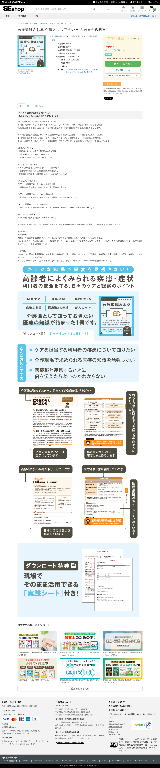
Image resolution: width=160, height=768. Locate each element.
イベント (154, 761)
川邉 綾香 (93, 36)
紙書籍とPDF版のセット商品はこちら (123, 76)
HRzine (104, 761)
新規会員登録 (138, 2)
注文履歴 (132, 11)
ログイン (154, 2)
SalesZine (93, 761)
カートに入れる (124, 64)
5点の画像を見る (24, 73)
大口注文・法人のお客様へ (121, 706)
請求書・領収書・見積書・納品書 (70, 743)
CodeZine (25, 761)
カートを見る (152, 10)
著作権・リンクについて (116, 729)
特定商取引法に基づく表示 (116, 724)
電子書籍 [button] (22, 16)
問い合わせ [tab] (39, 106)
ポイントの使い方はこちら (115, 50)
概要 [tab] (21, 106)
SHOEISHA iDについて (115, 734)
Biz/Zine (82, 761)
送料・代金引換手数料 (13, 702)
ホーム (20, 23)
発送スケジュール (64, 702)
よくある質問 (101, 2)
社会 (93, 70)
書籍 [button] (7, 16)
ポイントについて (117, 702)
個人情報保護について (115, 726)
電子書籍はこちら (123, 70)
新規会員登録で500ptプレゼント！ (144, 16)
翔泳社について (113, 732)
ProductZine (116, 761)
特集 (37, 16)
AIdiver (128, 761)
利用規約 (111, 721)
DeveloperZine (141, 761)
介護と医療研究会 (57, 36)
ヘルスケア (86, 70)
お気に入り (123, 11)
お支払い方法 (9, 711)
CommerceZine (68, 761)
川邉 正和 (76, 36)
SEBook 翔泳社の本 (9, 761)
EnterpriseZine (52, 761)
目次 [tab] (29, 106)
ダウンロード (142, 11)
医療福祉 (77, 70)
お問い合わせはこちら (119, 710)
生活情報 (69, 70)
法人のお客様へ (120, 2)
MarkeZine (38, 761)
